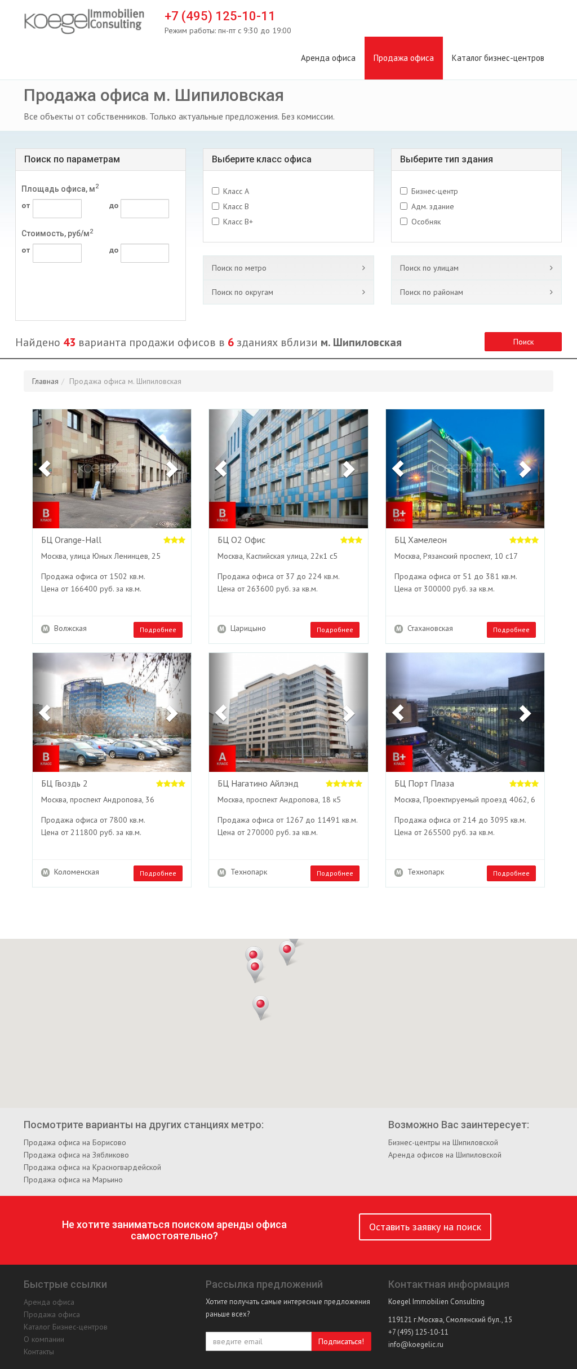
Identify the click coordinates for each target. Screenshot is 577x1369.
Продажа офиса (404, 57)
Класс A (236, 191)
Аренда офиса (328, 57)
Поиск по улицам (429, 268)
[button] (44, 468)
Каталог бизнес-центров (498, 57)
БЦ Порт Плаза (424, 784)
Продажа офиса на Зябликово (76, 1155)
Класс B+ (238, 222)
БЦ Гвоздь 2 (64, 784)
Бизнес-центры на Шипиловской (443, 1142)
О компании (44, 1339)
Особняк (426, 222)
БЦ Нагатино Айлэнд (258, 784)
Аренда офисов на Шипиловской (444, 1155)
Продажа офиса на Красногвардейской (92, 1167)
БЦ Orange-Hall (71, 540)
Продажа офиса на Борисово (75, 1142)
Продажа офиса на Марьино (73, 1179)
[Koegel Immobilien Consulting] (84, 22)
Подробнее (158, 629)
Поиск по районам (431, 292)
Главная (45, 381)
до (113, 205)
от (25, 205)
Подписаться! (341, 1341)
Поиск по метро (239, 268)
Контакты (39, 1351)
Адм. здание (432, 206)
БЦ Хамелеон (420, 540)
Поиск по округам (242, 292)
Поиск (523, 342)
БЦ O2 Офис (241, 540)
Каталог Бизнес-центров (66, 1327)
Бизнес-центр (434, 191)
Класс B (236, 206)
